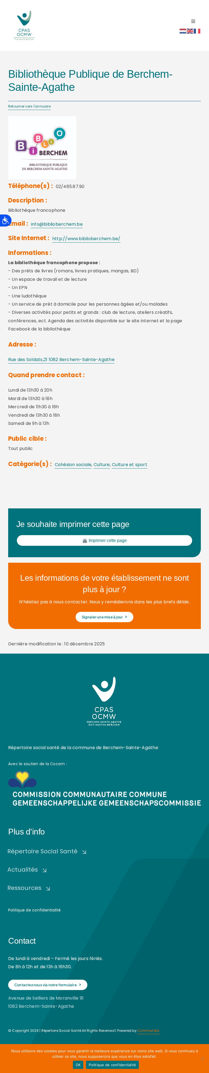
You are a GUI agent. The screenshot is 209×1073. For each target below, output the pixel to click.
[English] (190, 31)
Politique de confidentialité (34, 910)
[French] (197, 31)
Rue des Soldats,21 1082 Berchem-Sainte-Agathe (61, 359)
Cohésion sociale (73, 464)
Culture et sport (129, 464)
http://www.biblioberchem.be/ (86, 239)
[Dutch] (183, 31)
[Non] (202, 1058)
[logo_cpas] (24, 10)
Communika (148, 1030)
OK (78, 1065)
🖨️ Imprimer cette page (104, 540)
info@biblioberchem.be (57, 224)
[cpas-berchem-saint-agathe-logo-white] (104, 675)
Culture (102, 464)
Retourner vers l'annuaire (29, 106)
